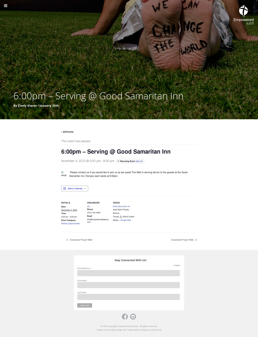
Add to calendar (75, 188)
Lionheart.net (155, 329)
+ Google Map (125, 220)
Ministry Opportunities (70, 223)
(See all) (139, 161)
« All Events (67, 131)
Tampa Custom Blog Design (109, 329)
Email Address (84, 268)
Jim (88, 206)
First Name (82, 280)
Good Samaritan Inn (121, 206)
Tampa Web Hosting (136, 329)
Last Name (82, 292)
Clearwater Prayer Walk (80, 239)
